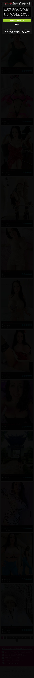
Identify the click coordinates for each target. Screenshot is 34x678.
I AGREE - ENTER (17, 20)
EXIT (17, 25)
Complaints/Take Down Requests (11, 29)
